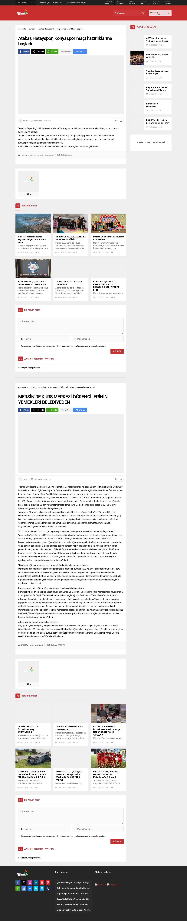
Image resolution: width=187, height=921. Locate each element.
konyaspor (34, 155)
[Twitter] (23, 882)
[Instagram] (30, 882)
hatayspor (25, 155)
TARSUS (61, 645)
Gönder (54, 51)
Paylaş (26, 51)
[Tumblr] (48, 888)
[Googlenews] (23, 888)
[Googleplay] (36, 888)
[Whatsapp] (17, 888)
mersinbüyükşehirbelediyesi (56, 155)
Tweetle (40, 51)
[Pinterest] (48, 882)
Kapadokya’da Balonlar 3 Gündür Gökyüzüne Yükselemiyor (63, 3)
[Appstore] (30, 888)
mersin (41, 155)
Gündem (32, 29)
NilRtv (25, 121)
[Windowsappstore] (42, 888)
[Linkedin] (36, 882)
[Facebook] (17, 882)
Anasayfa (22, 29)
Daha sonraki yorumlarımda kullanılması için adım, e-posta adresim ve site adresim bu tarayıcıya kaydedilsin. (63, 346)
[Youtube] (42, 882)
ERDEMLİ (24, 645)
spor (70, 155)
